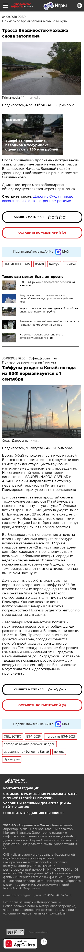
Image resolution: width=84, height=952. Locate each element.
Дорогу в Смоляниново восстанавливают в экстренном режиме (37, 199)
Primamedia (31, 97)
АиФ (36, 440)
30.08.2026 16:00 (13, 358)
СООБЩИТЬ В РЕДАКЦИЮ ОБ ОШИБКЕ (33, 813)
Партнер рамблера (38, 932)
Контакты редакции (21, 788)
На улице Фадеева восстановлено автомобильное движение (41, 336)
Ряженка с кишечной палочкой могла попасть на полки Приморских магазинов (49, 323)
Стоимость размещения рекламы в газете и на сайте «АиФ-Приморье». (40, 795)
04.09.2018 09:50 (13, 17)
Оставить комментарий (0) (42, 233)
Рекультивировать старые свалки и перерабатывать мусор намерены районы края (46, 298)
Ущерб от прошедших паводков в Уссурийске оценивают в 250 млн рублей (49, 310)
